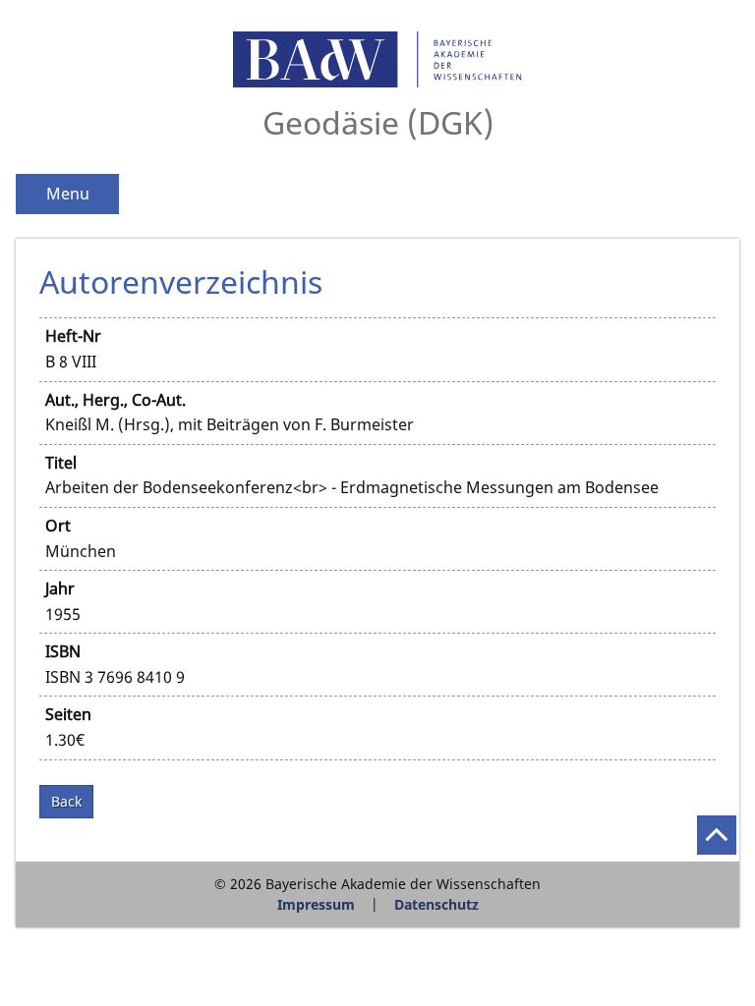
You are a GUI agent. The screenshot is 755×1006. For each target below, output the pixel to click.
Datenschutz (436, 904)
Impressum (316, 904)
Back (66, 801)
